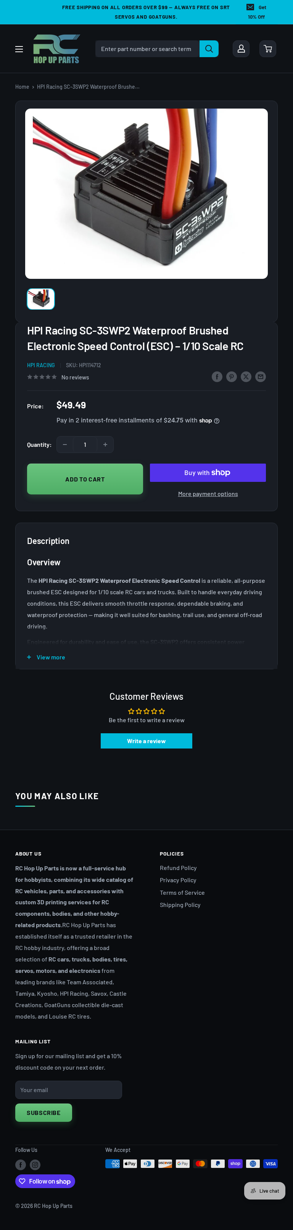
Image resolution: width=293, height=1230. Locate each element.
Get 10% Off (257, 12)
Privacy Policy (178, 879)
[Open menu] (19, 49)
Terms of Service (182, 892)
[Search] (209, 48)
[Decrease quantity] (65, 445)
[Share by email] (260, 376)
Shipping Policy (180, 904)
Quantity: (39, 444)
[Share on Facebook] (217, 376)
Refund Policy (178, 867)
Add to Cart (85, 479)
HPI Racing (41, 365)
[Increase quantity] (105, 445)
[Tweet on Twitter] (246, 376)
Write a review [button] (146, 740)
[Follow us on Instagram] (35, 1164)
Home (22, 86)
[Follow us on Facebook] (20, 1164)
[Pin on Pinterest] (231, 376)
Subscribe (44, 1112)
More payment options (208, 493)
